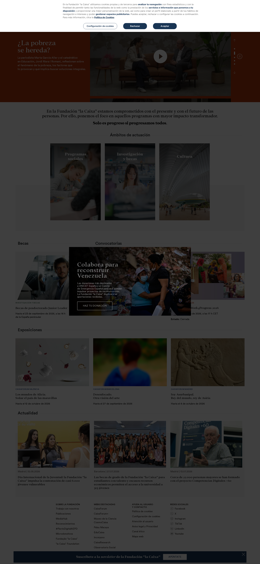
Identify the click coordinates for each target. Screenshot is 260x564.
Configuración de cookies (100, 26)
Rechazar (135, 26)
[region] (130, 16)
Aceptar (165, 26)
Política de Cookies (104, 17)
